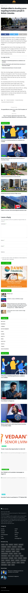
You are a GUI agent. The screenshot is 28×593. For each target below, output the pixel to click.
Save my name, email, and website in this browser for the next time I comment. (14, 258)
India (2, 338)
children (19, 546)
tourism (13, 562)
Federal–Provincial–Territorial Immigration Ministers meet (14, 210)
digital (13, 551)
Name (3, 240)
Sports (2, 344)
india (16, 558)
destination (8, 551)
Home (2, 5)
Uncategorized (5, 348)
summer (17, 560)
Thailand (3, 562)
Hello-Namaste (5, 558)
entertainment (5, 553)
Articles (3, 321)
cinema (3, 549)
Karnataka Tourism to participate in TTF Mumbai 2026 (14, 497)
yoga (9, 564)
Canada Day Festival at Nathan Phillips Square (11, 193)
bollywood (4, 546)
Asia (7, 544)
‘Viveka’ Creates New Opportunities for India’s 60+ (13, 449)
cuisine (7, 549)
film (20, 553)
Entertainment (5, 328)
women (22, 562)
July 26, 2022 (3, 16)
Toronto (8, 562)
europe (10, 553)
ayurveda (21, 544)
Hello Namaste (6, 590)
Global (2, 334)
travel (18, 562)
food (13, 555)
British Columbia (10, 100)
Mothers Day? (10, 293)
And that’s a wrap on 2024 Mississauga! (15, 298)
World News (4, 564)
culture (22, 549)
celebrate (14, 546)
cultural (17, 549)
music (3, 560)
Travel (2, 346)
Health (2, 336)
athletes (11, 544)
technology (23, 560)
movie (25, 558)
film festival (4, 555)
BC (4, 100)
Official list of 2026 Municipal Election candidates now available (15, 571)
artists (3, 544)
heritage (11, 558)
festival (15, 553)
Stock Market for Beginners (7, 401)
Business (3, 324)
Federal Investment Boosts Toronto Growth (11, 67)
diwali (18, 551)
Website (3, 252)
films (9, 555)
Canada (5, 5)
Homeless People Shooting (7, 102)
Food (2, 331)
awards (15, 544)
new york (8, 560)
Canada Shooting (19, 100)
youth (13, 564)
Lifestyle (3, 341)
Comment (3, 223)
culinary (12, 549)
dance (3, 551)
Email (2, 246)
